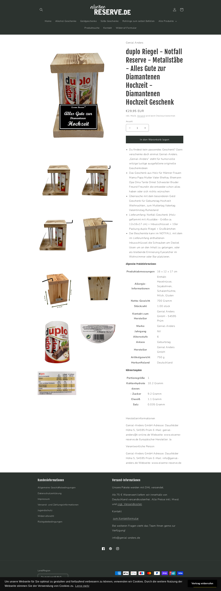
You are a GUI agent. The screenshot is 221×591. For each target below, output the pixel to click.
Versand (141, 116)
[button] (41, 9)
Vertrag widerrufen (202, 583)
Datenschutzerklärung (50, 493)
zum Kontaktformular (126, 518)
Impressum (44, 499)
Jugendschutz (45, 510)
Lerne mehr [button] (82, 586)
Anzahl (129, 121)
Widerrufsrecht (46, 516)
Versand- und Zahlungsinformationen (58, 504)
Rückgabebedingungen (50, 521)
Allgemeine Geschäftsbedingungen (57, 487)
